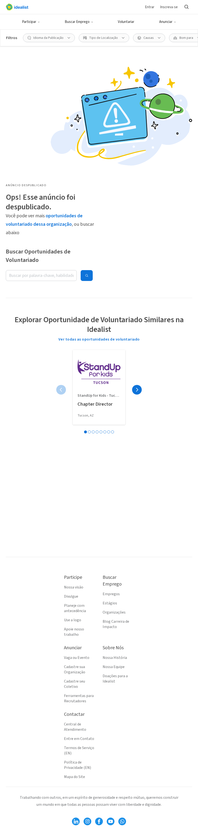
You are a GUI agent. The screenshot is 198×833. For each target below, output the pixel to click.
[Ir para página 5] (100, 431)
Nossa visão (73, 587)
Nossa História (115, 657)
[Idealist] (17, 7)
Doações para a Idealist (115, 678)
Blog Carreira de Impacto (116, 624)
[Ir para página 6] (104, 431)
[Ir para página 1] (85, 431)
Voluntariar (126, 21)
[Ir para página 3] (93, 431)
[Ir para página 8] (112, 431)
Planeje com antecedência (75, 608)
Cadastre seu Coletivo (74, 684)
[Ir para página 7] (108, 431)
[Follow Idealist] (76, 821)
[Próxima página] (137, 390)
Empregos (111, 594)
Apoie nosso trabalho (74, 632)
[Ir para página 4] (97, 431)
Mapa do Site (74, 776)
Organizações (114, 612)
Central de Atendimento (75, 727)
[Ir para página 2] (89, 431)
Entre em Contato (79, 738)
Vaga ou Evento (76, 657)
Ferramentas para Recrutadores (79, 698)
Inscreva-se (169, 7)
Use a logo (72, 620)
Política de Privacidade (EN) (77, 765)
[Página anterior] (61, 390)
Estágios (110, 603)
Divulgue (71, 596)
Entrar (149, 7)
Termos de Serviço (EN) (79, 750)
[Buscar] (186, 7)
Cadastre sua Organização (74, 669)
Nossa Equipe (114, 666)
